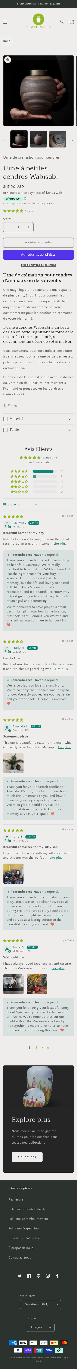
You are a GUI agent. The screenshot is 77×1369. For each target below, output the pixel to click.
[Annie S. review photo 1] (13, 984)
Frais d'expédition (12, 204)
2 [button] (36, 1047)
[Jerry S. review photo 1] (13, 873)
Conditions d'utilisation (25, 1238)
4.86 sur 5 (50, 458)
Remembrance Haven (25, 1358)
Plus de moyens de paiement (38, 265)
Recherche (16, 1199)
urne (30, 377)
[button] (5, 22)
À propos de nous (21, 1248)
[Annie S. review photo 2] (37, 984)
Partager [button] (14, 405)
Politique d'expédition (24, 1228)
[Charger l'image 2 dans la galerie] (38, 139)
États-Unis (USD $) (36, 1304)
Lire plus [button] (59, 543)
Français (36, 1327)
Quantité (8, 218)
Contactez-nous (20, 1257)
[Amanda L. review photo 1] (13, 763)
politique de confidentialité (27, 1209)
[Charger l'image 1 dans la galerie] (19, 139)
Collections (27, 1157)
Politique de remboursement (28, 1219)
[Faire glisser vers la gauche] (4, 140)
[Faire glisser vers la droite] (72, 140)
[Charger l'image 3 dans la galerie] (57, 139)
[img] (13, 516)
